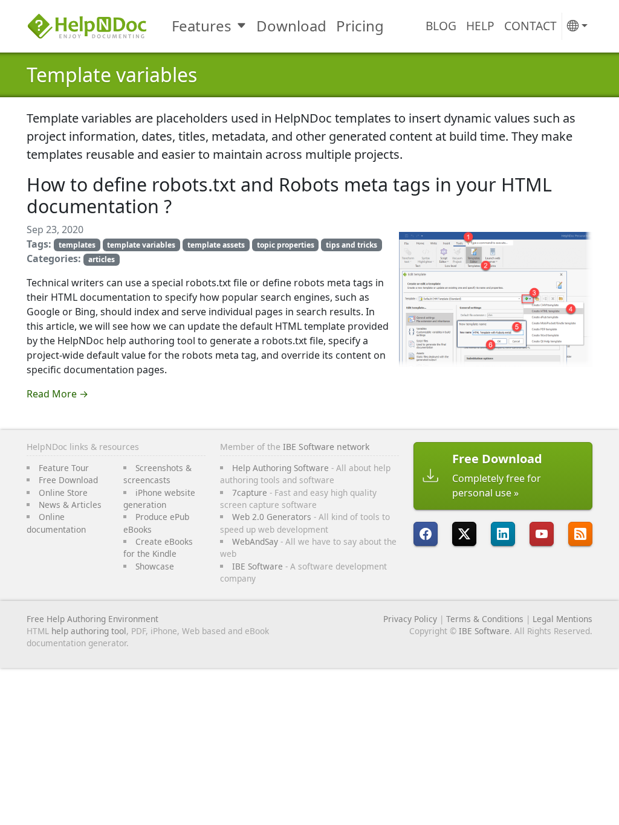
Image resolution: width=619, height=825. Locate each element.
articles (101, 259)
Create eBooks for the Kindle (158, 547)
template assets (216, 245)
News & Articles (70, 504)
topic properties (285, 245)
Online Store (63, 492)
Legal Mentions (562, 618)
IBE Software (257, 566)
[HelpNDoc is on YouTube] (542, 534)
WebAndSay (255, 541)
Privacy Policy (410, 618)
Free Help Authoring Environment (92, 618)
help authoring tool (88, 631)
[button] (577, 26)
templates (77, 245)
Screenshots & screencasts (157, 474)
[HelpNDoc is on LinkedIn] (503, 534)
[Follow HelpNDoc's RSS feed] (580, 534)
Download (291, 26)
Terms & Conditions (484, 618)
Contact (530, 26)
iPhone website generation (159, 498)
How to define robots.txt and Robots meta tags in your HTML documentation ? (289, 195)
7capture (249, 492)
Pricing (360, 26)
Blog (441, 26)
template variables (141, 245)
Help (480, 26)
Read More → (57, 393)
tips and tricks (351, 245)
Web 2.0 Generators (271, 516)
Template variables (112, 75)
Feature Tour (64, 467)
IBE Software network (326, 446)
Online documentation (56, 522)
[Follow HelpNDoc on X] (464, 534)
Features (202, 26)
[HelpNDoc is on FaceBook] (425, 534)
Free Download (68, 480)
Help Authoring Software (280, 467)
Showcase (154, 566)
